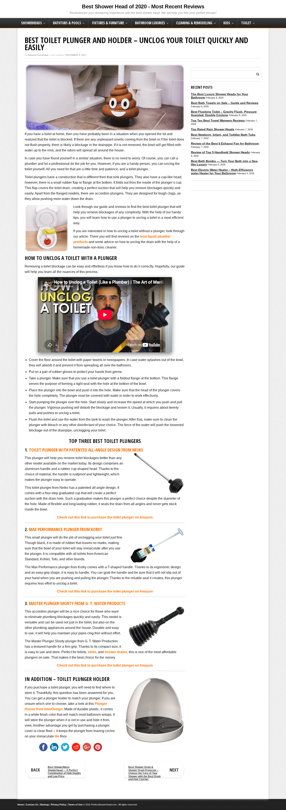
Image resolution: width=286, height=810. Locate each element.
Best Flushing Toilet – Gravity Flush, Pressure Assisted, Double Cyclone (224, 113)
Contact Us (32, 804)
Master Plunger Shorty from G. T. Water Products (77, 603)
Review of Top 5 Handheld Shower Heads (220, 152)
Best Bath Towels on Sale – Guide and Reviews (224, 103)
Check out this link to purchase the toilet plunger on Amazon (105, 517)
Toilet (246, 22)
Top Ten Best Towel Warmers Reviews (218, 120)
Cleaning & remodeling (194, 22)
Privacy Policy (58, 804)
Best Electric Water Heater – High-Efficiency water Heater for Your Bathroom (222, 171)
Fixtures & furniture (108, 22)
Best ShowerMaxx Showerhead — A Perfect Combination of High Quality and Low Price (56, 772)
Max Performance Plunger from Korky (65, 529)
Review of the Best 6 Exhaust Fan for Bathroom (225, 143)
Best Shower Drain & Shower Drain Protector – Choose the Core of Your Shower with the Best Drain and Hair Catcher (153, 772)
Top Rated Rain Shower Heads (212, 129)
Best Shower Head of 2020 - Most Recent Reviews (143, 6)
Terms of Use (75, 804)
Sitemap (44, 804)
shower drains (115, 652)
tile (57, 736)
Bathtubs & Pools (67, 22)
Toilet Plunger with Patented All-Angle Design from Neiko (86, 450)
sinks (92, 652)
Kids (226, 22)
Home (20, 804)
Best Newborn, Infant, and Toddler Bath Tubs (223, 134)
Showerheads (31, 22)
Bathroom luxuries (150, 22)
